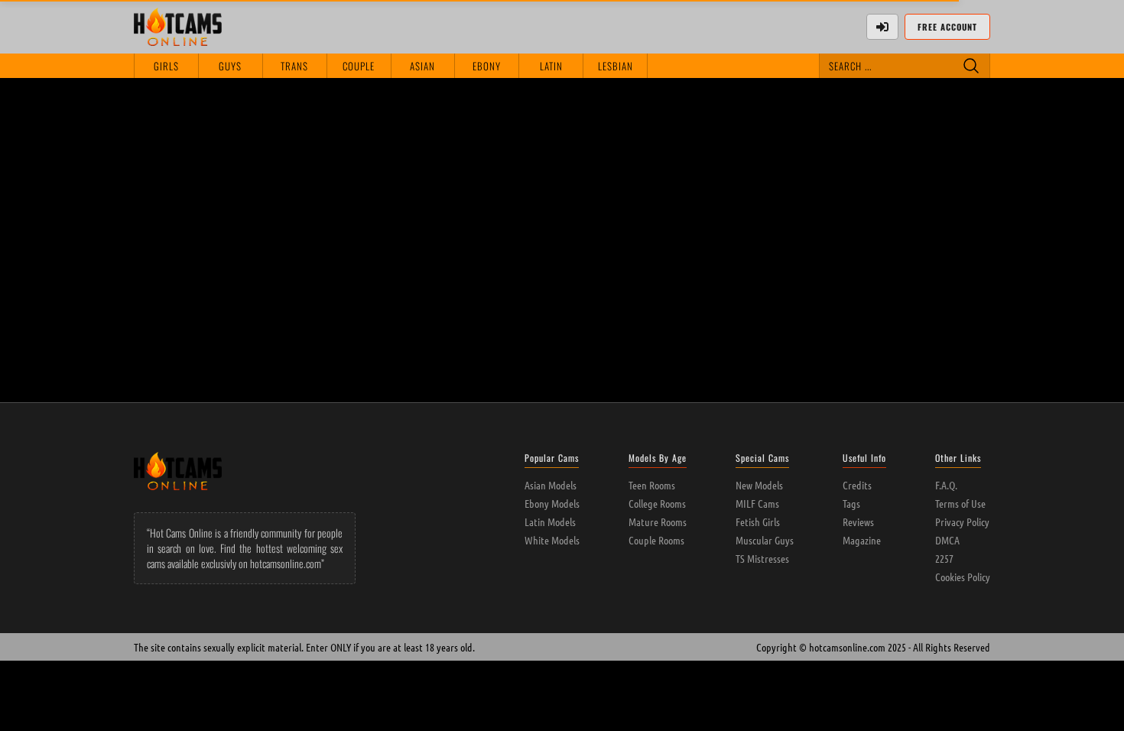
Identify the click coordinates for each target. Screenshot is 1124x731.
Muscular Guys (765, 540)
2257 (944, 558)
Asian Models (551, 485)
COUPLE (359, 65)
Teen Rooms (652, 485)
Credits (857, 485)
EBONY (487, 65)
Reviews (858, 521)
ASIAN (422, 65)
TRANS (294, 65)
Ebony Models (552, 503)
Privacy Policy (962, 521)
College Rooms (657, 503)
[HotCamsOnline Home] (178, 27)
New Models (759, 485)
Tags (851, 503)
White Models (552, 540)
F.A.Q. (946, 485)
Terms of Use (960, 503)
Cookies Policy (962, 576)
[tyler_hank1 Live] (218, 153)
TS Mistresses (762, 558)
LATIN (551, 65)
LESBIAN (615, 65)
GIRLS (166, 65)
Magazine (862, 540)
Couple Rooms (656, 540)
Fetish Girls (758, 521)
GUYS (230, 65)
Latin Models (550, 521)
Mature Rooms (658, 521)
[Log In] (882, 27)
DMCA (947, 540)
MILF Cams (757, 503)
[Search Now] (971, 66)
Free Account (947, 27)
